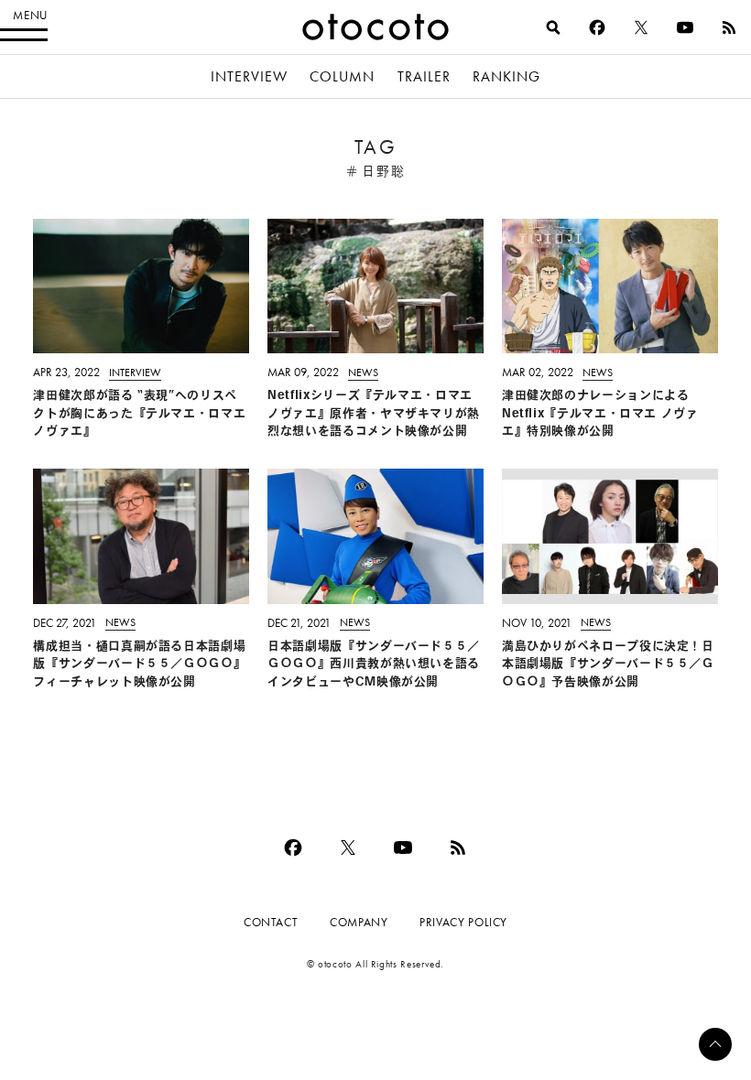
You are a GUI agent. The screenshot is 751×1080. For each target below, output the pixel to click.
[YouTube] (685, 27)
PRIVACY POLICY (463, 922)
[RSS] (729, 27)
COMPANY (358, 922)
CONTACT (271, 922)
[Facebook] (597, 27)
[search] (553, 27)
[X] (641, 27)
